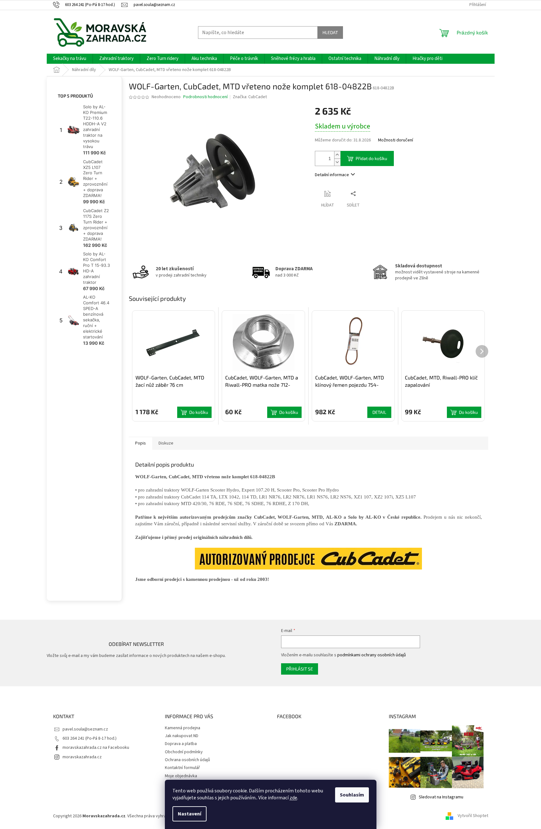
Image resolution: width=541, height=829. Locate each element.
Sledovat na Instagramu (441, 797)
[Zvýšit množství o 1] (337, 154)
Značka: (250, 97)
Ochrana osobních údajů (187, 760)
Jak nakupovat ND (181, 736)
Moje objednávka (181, 776)
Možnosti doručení (395, 140)
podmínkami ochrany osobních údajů (371, 655)
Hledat (330, 32)
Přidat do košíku (371, 158)
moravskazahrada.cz (82, 757)
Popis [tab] (140, 443)
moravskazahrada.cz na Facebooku (96, 747)
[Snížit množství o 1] (337, 162)
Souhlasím (352, 794)
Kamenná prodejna (182, 728)
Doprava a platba (181, 744)
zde (293, 797)
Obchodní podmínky (184, 752)
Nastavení (189, 813)
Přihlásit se (299, 668)
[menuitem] (70, 59)
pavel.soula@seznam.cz (85, 729)
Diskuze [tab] (166, 443)
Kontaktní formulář (182, 768)
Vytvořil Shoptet (473, 816)
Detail (379, 412)
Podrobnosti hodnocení (205, 97)
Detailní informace (332, 175)
